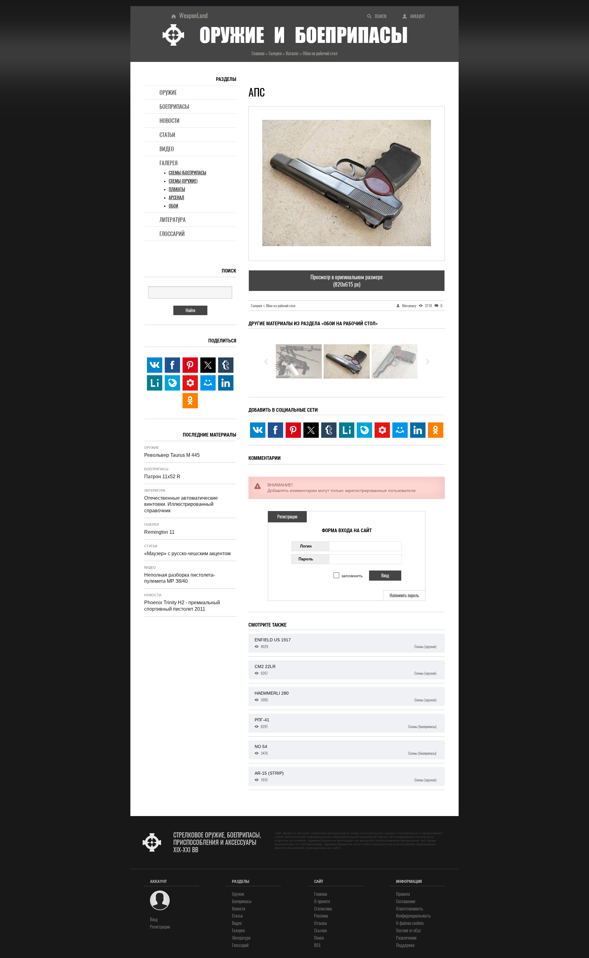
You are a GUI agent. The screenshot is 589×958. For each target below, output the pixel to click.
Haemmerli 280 (345, 696)
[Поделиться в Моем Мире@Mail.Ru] (400, 430)
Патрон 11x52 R (162, 476)
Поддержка (405, 945)
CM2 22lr (345, 670)
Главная (320, 894)
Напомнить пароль (404, 595)
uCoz (417, 930)
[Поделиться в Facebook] (275, 430)
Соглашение (405, 901)
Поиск (381, 16)
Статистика (323, 909)
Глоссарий (172, 234)
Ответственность (409, 909)
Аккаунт (417, 16)
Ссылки (320, 930)
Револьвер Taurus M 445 (172, 455)
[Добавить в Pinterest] (293, 430)
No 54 (345, 750)
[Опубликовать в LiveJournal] (364, 430)
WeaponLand (193, 15)
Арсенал (176, 197)
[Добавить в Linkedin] (417, 430)
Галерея (169, 163)
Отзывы (320, 923)
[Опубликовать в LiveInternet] (346, 430)
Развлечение (406, 938)
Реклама (321, 916)
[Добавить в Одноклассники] (435, 430)
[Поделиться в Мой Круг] (382, 430)
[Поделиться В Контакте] (257, 430)
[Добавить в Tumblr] (329, 430)
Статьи (167, 135)
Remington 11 (159, 532)
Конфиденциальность (413, 916)
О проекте (322, 901)
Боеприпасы (174, 106)
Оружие (168, 92)
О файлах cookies (410, 923)
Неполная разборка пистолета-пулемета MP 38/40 (179, 578)
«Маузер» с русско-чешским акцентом (187, 553)
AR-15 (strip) (345, 776)
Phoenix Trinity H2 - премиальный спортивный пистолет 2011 (182, 606)
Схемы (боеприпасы (187, 173)
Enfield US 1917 (345, 643)
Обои (173, 206)
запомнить (352, 575)
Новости (169, 120)
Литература (173, 219)
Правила (403, 894)
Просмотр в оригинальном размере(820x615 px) (346, 280)
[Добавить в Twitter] (311, 430)
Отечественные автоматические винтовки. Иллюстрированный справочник (181, 504)
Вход (154, 919)
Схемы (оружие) (183, 181)
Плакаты (177, 189)
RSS (317, 945)
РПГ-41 (345, 723)
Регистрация (287, 517)
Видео (167, 149)
